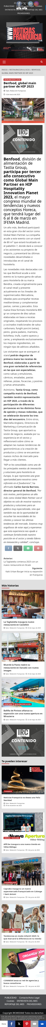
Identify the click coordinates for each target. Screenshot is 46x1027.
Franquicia (8, 791)
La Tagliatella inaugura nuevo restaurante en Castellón (19, 623)
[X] (19, 1024)
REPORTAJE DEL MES (14, 1004)
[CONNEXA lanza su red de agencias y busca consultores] (23, 963)
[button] (4, 61)
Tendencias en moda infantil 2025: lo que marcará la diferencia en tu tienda (22, 937)
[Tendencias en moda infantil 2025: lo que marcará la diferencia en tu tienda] (23, 918)
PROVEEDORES (23, 13)
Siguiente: (24, 571)
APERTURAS (8, 704)
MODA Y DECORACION (12, 930)
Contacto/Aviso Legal (29, 997)
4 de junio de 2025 (34, 850)
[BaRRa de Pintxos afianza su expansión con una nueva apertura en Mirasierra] (23, 693)
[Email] (34, 1024)
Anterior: (21, 561)
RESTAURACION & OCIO (12, 80)
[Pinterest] (27, 1024)
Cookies (10, 1000)
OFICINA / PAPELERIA (11, 838)
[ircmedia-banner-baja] (23, 139)
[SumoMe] (42, 1024)
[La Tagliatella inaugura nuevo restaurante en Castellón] (23, 604)
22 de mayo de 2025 (34, 720)
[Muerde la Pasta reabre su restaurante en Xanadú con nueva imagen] (23, 647)
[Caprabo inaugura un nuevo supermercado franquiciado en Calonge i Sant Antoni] (23, 871)
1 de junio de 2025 (34, 986)
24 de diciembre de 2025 (14, 805)
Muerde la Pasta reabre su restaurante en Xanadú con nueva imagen (21, 667)
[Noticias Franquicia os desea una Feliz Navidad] (23, 780)
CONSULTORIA (9, 974)
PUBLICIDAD (9, 6)
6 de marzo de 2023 (13, 94)
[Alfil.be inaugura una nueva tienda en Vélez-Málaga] (23, 826)
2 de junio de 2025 (34, 942)
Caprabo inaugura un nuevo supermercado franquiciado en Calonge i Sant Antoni (23, 891)
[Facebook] (11, 1024)
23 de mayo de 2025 (34, 628)
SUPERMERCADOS (10, 882)
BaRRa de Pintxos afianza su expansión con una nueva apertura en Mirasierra (23, 713)
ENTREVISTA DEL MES (14, 9)
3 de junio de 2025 (34, 897)
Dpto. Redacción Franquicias (16, 91)
